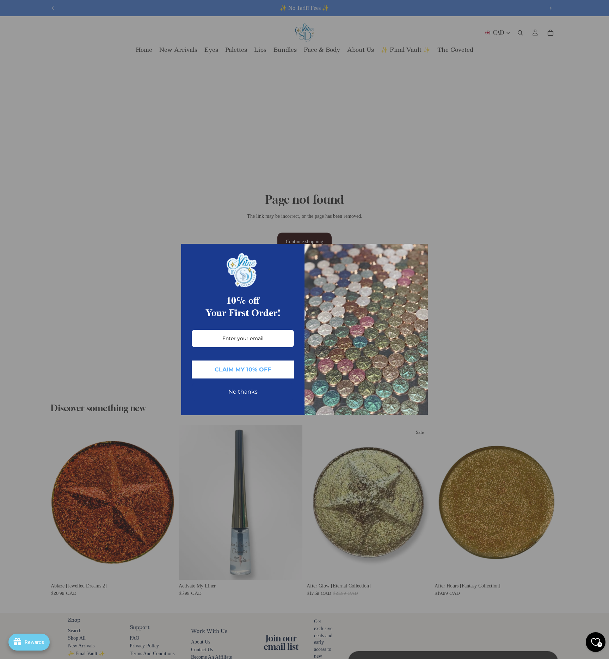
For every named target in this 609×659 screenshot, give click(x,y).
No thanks (243, 391)
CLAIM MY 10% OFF (243, 369)
